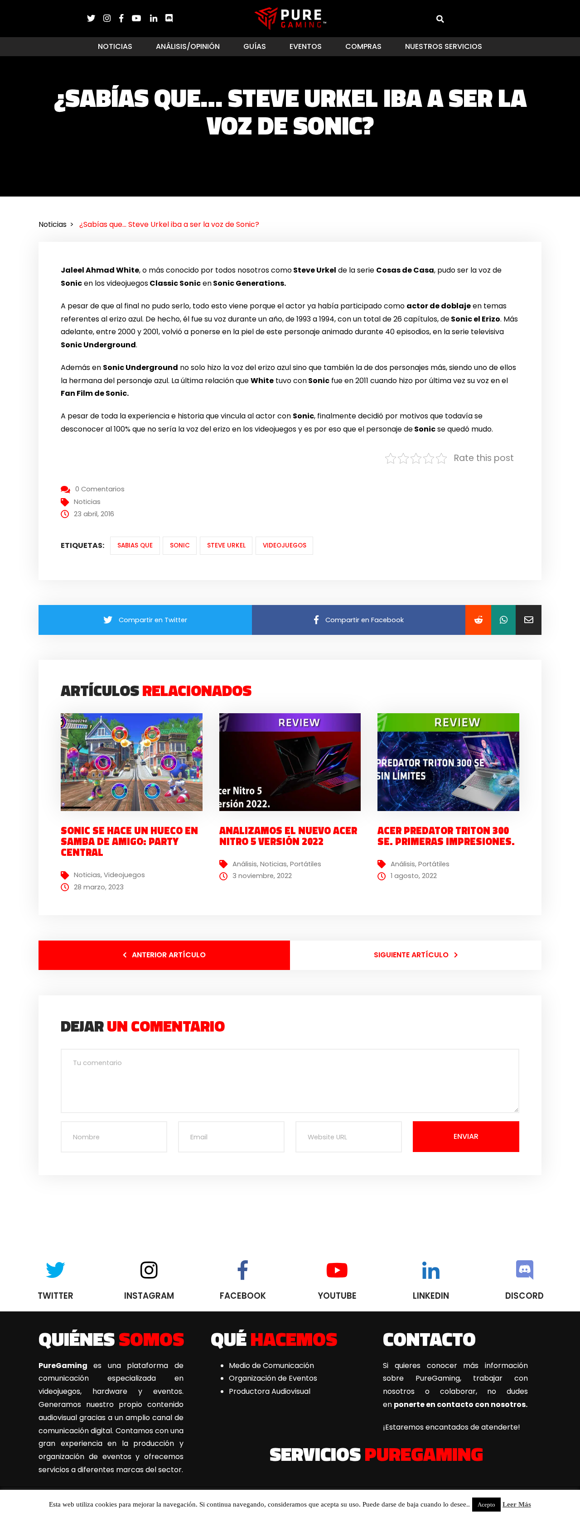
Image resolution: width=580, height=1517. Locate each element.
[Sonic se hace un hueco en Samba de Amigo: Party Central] (135, 762)
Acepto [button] (486, 1504)
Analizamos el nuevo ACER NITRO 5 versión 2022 (288, 836)
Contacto (429, 1339)
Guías (254, 46)
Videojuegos (284, 545)
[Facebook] (125, 18)
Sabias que (135, 545)
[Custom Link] (169, 18)
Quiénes (111, 1339)
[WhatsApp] (503, 620)
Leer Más (517, 1504)
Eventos (306, 46)
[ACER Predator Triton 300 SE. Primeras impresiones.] (451, 762)
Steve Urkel (226, 545)
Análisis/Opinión (188, 46)
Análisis (244, 864)
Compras (363, 46)
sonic (180, 545)
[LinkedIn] (157, 18)
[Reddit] (478, 620)
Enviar (466, 1136)
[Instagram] (111, 18)
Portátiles (305, 864)
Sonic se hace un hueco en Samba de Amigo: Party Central (129, 841)
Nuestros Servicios (443, 46)
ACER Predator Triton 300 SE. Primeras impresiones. (446, 836)
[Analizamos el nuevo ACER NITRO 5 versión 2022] (293, 762)
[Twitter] (95, 18)
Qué (274, 1339)
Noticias (115, 46)
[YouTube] (141, 18)
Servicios (376, 1454)
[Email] (528, 620)
